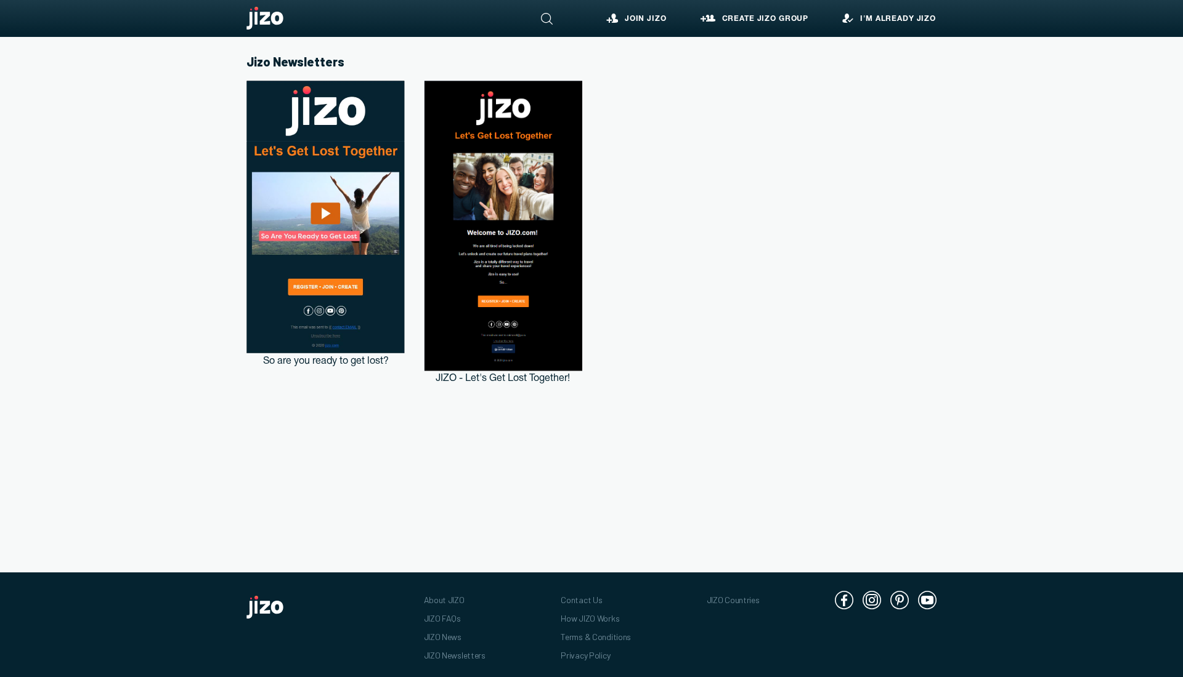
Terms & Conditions (596, 636)
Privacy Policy (585, 655)
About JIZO (444, 600)
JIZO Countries (733, 600)
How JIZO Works (590, 618)
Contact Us (581, 600)
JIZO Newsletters (455, 655)
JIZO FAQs (442, 618)
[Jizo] (264, 18)
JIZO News (442, 636)
